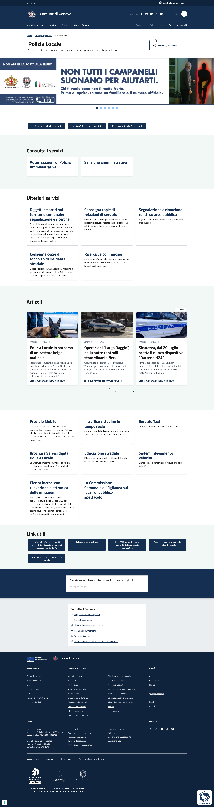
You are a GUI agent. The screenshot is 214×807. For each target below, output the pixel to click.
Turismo (111, 706)
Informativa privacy (116, 728)
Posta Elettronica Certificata (38, 743)
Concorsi (140, 25)
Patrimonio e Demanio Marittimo (121, 689)
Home (29, 35)
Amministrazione (35, 25)
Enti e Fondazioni (34, 689)
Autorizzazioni (73, 693)
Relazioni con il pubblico (117, 693)
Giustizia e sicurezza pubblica (119, 676)
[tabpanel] (107, 81)
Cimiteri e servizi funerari (78, 697)
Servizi (65, 25)
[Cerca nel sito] (184, 14)
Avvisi (151, 676)
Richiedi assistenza (83, 620)
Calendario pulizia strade (87, 541)
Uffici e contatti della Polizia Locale (127, 126)
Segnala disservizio (83, 636)
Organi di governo (34, 676)
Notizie (152, 684)
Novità (52, 25)
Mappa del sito (33, 758)
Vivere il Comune (82, 25)
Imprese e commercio (116, 680)
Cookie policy (50, 758)
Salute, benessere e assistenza (120, 697)
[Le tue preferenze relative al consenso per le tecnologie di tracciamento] (4, 802)
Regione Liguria (32, 3)
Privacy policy (66, 758)
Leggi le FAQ (73, 728)
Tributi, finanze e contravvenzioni (121, 702)
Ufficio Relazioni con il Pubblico (39, 740)
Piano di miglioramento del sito (91, 758)
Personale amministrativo (37, 697)
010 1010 (45, 746)
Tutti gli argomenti (178, 25)
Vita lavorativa (114, 710)
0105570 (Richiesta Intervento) (87, 126)
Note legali (112, 732)
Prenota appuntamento (85, 630)
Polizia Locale (156, 25)
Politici (29, 693)
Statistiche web (114, 740)
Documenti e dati (34, 702)
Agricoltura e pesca (75, 676)
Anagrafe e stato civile (77, 689)
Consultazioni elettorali (77, 702)
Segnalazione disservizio (77, 736)
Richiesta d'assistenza (77, 740)
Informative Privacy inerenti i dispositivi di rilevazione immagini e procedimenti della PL (47, 544)
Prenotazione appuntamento (79, 732)
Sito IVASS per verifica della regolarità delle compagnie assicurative (127, 544)
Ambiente (72, 680)
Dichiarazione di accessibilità (119, 736)
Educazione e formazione (78, 715)
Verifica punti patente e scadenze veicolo (47, 558)
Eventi (152, 706)
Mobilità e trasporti (115, 684)
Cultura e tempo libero (77, 706)
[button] (180, 309)
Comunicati (154, 680)
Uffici (29, 684)
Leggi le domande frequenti (87, 614)
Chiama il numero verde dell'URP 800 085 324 (96, 641)
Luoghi (152, 701)
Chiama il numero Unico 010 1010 (90, 625)
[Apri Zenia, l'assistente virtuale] (204, 797)
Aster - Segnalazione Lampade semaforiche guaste (167, 543)
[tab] (97, 108)
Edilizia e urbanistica (76, 710)
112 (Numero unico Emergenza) (47, 126)
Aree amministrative (35, 680)
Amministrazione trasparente (80, 744)
